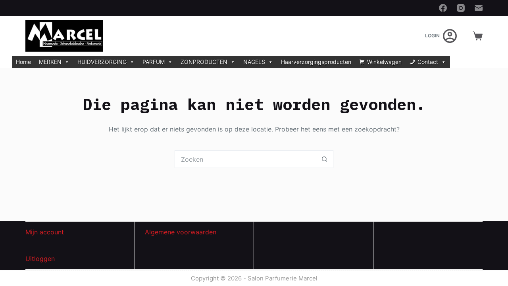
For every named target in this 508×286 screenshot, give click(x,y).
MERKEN (50, 61)
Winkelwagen (384, 61)
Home (23, 61)
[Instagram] (461, 8)
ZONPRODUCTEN (204, 61)
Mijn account (44, 232)
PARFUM (153, 61)
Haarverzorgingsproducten (316, 61)
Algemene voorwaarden (180, 232)
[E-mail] (479, 8)
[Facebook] (443, 8)
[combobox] (245, 159)
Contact (428, 61)
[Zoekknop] (324, 159)
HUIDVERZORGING (102, 61)
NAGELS (254, 61)
